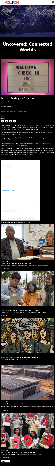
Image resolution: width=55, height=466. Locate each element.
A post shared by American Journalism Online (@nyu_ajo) (21, 218)
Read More (5, 461)
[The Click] (10, 2)
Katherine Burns (7, 102)
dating (2, 116)
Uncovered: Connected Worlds (27, 47)
